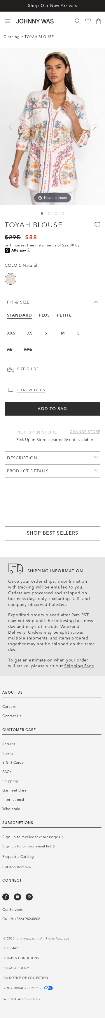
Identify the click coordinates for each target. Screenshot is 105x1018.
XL (9, 349)
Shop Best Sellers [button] (52, 533)
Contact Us (11, 716)
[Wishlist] (88, 21)
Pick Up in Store (36, 432)
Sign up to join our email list (27, 846)
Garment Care (14, 790)
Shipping (10, 781)
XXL (28, 349)
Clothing (12, 37)
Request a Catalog (18, 857)
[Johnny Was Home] (35, 21)
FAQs (6, 772)
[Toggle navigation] (8, 21)
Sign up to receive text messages (31, 837)
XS (30, 333)
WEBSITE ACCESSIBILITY (22, 999)
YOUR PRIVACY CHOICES (23, 988)
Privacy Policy (16, 968)
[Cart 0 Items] (99, 21)
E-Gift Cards (12, 763)
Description (22, 458)
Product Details (28, 471)
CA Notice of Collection (26, 978)
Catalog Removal (17, 867)
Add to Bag (52, 408)
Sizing (7, 753)
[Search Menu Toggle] (77, 21)
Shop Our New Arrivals (52, 5)
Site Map (11, 948)
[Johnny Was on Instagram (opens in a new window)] (17, 896)
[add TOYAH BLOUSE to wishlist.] (96, 224)
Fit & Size (18, 302)
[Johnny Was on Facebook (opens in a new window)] (5, 896)
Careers (9, 707)
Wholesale (11, 809)
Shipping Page (79, 666)
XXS (11, 333)
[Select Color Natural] (10, 279)
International (13, 800)
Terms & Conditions (21, 958)
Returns (8, 744)
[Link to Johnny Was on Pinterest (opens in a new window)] (29, 896)
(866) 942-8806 (27, 919)
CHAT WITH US (31, 390)
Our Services (12, 910)
